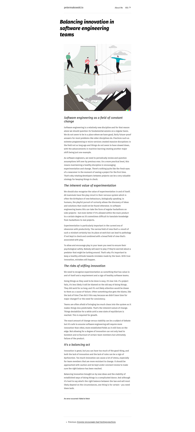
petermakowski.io (73, 7)
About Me (119, 8)
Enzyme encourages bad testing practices (96, 422)
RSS (127, 8)
